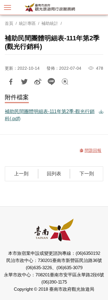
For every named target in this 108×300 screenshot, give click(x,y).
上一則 (21, 173)
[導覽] (7, 7)
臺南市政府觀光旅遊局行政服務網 (59, 7)
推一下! (24, 82)
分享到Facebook (11, 82)
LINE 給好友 (51, 82)
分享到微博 (38, 82)
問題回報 (65, 82)
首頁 (9, 23)
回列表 (54, 173)
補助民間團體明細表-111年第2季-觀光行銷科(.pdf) (49, 115)
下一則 (87, 173)
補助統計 (49, 23)
